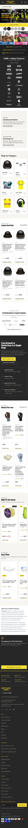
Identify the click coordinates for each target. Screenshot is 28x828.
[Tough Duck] (19, 97)
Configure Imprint (6, 262)
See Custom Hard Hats (9, 362)
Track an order (5, 785)
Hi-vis (2, 732)
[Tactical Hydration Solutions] (19, 104)
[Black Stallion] (19, 81)
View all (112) (23, 407)
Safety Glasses (5, 726)
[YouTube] (13, 709)
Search (2, 823)
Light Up (3, 762)
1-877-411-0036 (7, 693)
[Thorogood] (9, 77)
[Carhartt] (19, 101)
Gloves (3, 729)
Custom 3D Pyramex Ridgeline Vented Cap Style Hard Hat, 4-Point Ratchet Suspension (7, 283)
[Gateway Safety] (19, 85)
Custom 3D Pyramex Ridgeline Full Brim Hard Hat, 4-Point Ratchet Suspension (20, 283)
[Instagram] (6, 709)
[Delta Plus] (9, 81)
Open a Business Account (14, 329)
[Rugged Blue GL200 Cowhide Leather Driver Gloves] (7, 457)
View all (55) (23, 225)
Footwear (3, 735)
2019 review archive (6, 788)
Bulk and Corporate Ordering (14, 49)
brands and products (14, 46)
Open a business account (7, 746)
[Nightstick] (9, 101)
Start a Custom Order (8, 359)
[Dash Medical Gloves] (19, 77)
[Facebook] (2, 709)
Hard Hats (3, 723)
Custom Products (5, 717)
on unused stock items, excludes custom (13, 53)
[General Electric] (9, 89)
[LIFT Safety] (19, 74)
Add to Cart (5, 540)
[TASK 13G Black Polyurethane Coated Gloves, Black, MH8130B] (20, 417)
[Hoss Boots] (19, 89)
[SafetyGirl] (19, 66)
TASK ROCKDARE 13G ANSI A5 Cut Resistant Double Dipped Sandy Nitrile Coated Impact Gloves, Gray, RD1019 (7, 431)
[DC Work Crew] (19, 93)
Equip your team (14, 24)
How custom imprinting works (8, 751)
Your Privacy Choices (6, 797)
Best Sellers (4, 738)
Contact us (4, 782)
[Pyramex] (9, 70)
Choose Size (5, 448)
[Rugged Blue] (9, 66)
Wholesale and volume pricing (8, 749)
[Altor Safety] (9, 104)
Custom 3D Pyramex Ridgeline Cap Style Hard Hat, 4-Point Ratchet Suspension (20, 246)
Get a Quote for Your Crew (14, 667)
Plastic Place (4, 768)
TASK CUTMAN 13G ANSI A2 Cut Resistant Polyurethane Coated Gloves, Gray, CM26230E (20, 470)
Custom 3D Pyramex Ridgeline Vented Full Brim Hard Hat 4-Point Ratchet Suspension (7, 247)
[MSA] (9, 74)
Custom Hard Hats (5, 720)
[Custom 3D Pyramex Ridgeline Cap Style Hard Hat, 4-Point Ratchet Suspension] (20, 234)
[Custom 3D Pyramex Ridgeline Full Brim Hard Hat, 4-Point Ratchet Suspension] (20, 271)
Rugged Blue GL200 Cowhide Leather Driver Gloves (7, 468)
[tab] (9, 29)
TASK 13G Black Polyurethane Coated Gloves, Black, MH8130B (19, 429)
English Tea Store (5, 759)
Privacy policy (4, 794)
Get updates (22, 805)
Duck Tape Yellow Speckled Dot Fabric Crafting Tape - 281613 (9, 526)
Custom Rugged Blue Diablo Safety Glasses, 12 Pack (9, 581)
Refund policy (4, 791)
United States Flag (5, 771)
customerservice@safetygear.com (9, 697)
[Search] (21, 2)
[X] (10, 709)
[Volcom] (9, 93)
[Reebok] (9, 85)
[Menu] (2, 2)
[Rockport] (9, 97)
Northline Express (5, 765)
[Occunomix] (19, 70)
